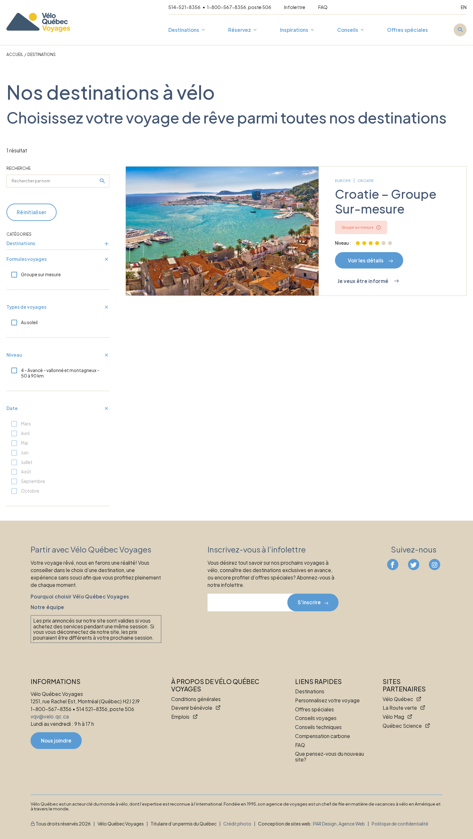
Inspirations (294, 30)
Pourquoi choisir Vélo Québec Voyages (80, 596)
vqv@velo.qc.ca (50, 716)
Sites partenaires (404, 685)
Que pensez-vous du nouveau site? (329, 756)
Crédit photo (237, 823)
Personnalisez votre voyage (327, 700)
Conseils (347, 30)
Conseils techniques (318, 727)
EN (464, 7)
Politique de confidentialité (400, 823)
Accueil (14, 54)
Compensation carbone (322, 736)
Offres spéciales (407, 30)
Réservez (239, 30)
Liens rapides (318, 681)
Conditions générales (196, 699)
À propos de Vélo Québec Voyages (215, 685)
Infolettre (294, 7)
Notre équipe (47, 607)
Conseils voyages (316, 718)
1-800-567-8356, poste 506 (239, 7)
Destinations (183, 30)
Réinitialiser (31, 212)
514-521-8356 (184, 7)
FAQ (323, 7)
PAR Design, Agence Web (339, 823)
